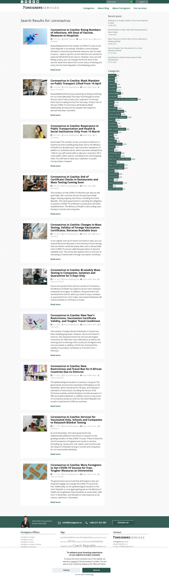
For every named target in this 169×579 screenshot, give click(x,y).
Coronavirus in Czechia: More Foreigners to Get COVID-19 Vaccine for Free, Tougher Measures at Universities (76, 467)
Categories (88, 8)
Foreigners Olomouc (28, 547)
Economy (113, 96)
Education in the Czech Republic (123, 99)
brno (71, 541)
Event (111, 102)
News (91, 39)
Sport (111, 171)
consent (74, 561)
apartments (64, 542)
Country (112, 87)
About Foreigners (121, 8)
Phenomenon (114, 153)
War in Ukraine (115, 189)
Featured (113, 108)
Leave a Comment (57, 89)
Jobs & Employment (117, 129)
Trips (111, 180)
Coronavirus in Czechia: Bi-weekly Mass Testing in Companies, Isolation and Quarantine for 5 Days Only (75, 272)
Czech (69, 546)
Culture (112, 90)
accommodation (67, 537)
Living (111, 138)
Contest (112, 84)
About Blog (103, 8)
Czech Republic (84, 545)
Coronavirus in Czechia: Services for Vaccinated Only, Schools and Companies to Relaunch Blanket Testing (76, 419)
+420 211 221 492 (97, 522)
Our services (140, 8)
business (79, 542)
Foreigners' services (117, 117)
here (92, 574)
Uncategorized (115, 183)
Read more (55, 70)
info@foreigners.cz (72, 522)
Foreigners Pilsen (27, 542)
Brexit (111, 81)
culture (63, 546)
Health (85, 39)
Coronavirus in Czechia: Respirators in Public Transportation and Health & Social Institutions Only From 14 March (75, 128)
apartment (88, 537)
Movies (112, 147)
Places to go (114, 156)
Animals (112, 75)
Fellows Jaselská (116, 111)
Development (114, 93)
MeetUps (112, 141)
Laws (111, 135)
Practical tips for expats (119, 159)
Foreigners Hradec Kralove (31, 544)
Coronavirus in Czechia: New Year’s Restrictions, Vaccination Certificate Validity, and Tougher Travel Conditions (75, 318)
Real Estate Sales (116, 165)
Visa (110, 186)
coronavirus (96, 541)
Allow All (96, 570)
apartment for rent (99, 537)
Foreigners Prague (28, 537)
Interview (113, 126)
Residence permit (116, 168)
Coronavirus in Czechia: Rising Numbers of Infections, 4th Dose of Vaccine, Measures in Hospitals (76, 32)
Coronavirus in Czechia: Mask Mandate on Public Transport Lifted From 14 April (76, 82)
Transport (113, 177)
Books (111, 78)
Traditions (113, 174)
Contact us (123, 522)
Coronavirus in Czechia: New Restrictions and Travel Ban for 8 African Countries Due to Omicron (76, 368)
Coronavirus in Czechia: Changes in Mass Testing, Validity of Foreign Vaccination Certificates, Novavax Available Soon (76, 227)
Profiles (112, 162)
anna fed (79, 537)
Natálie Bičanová (69, 39)
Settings (66, 570)
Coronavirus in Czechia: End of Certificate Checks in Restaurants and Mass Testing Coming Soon (74, 179)
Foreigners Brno (27, 539)
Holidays (112, 123)
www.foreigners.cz (120, 544)
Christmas (86, 541)
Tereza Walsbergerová (71, 87)
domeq (99, 546)
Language (113, 132)
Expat (80, 39)
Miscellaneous (115, 144)
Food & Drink (114, 114)
